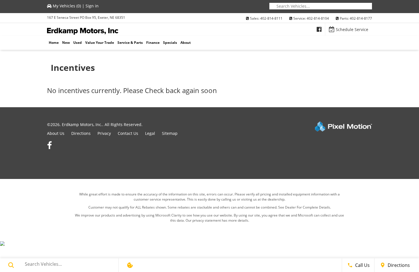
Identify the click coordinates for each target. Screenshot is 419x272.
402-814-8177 (361, 18)
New (66, 42)
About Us (55, 133)
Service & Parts (130, 42)
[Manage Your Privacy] (130, 265)
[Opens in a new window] (319, 29)
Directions (81, 133)
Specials (170, 42)
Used (77, 42)
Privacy (104, 133)
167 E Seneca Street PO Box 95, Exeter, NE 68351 (86, 17)
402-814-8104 (318, 18)
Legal (150, 133)
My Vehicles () (67, 6)
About (185, 42)
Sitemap (170, 133)
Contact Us (128, 133)
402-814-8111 (271, 18)
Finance (153, 42)
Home (54, 42)
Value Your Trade (99, 42)
